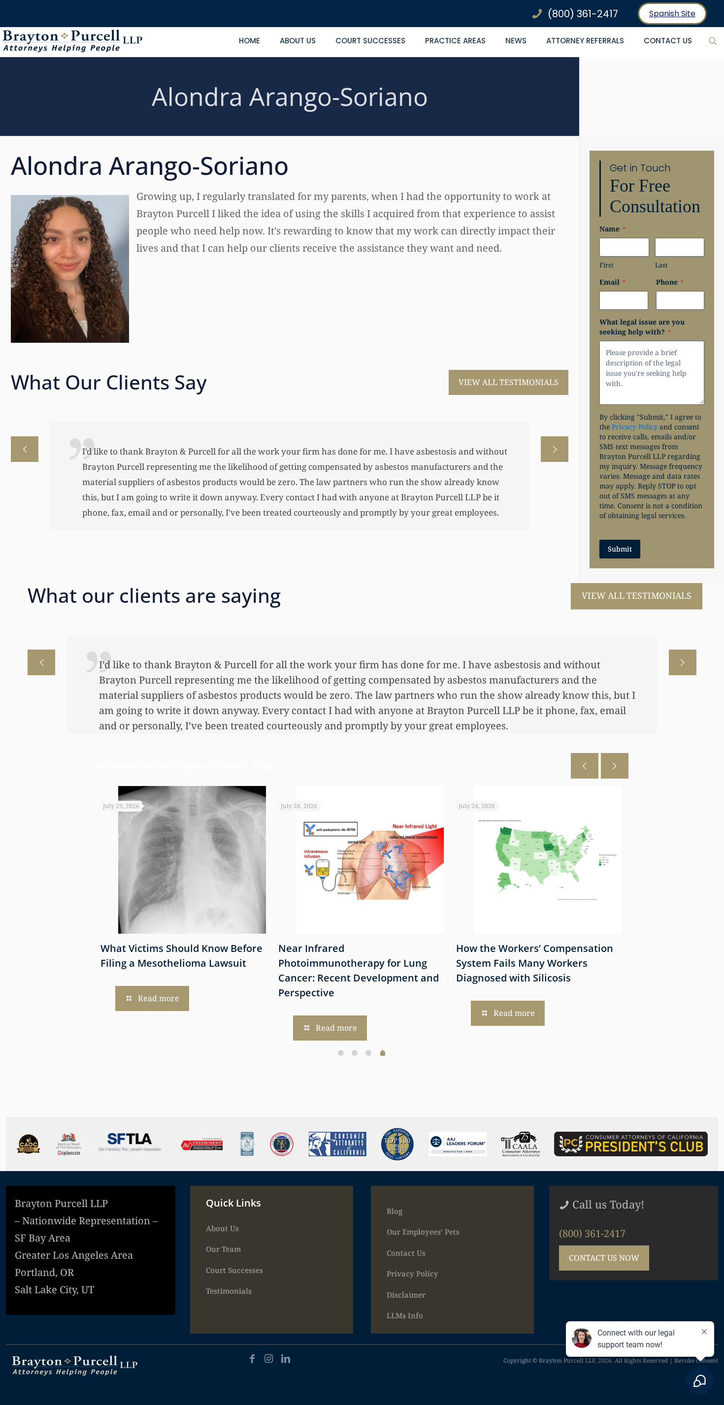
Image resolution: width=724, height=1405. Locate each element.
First (606, 265)
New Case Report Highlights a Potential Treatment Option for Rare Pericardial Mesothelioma (614, 963)
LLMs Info (405, 1315)
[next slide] (554, 449)
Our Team (223, 1249)
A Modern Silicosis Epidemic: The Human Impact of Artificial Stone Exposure (440, 963)
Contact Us (406, 1253)
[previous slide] (24, 449)
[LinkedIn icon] (286, 1358)
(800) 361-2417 (592, 1233)
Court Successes (234, 1270)
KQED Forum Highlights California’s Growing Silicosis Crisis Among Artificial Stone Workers (267, 963)
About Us (222, 1228)
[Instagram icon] (269, 1358)
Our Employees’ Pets (423, 1232)
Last (661, 265)
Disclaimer (406, 1295)
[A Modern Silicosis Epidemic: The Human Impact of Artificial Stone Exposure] (452, 860)
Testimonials (229, 1291)
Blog (394, 1211)
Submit (620, 549)
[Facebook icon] (252, 1358)
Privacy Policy (635, 426)
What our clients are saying (154, 595)
